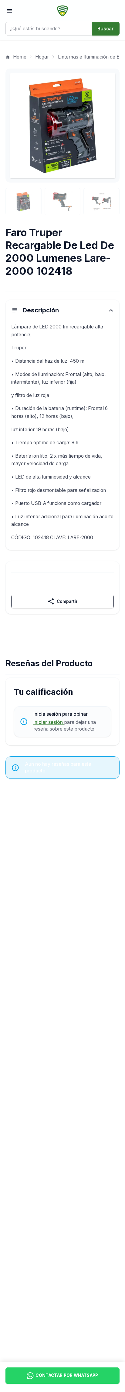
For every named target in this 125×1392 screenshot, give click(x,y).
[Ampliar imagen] (62, 125)
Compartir (62, 601)
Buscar (105, 29)
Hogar (42, 57)
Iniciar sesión (48, 722)
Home (15, 57)
